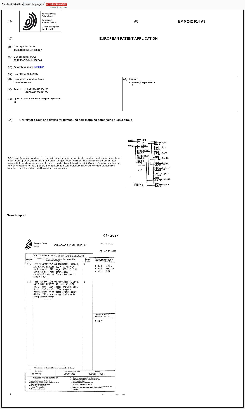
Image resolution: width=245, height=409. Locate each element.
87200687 (39, 67)
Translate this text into (12, 4)
